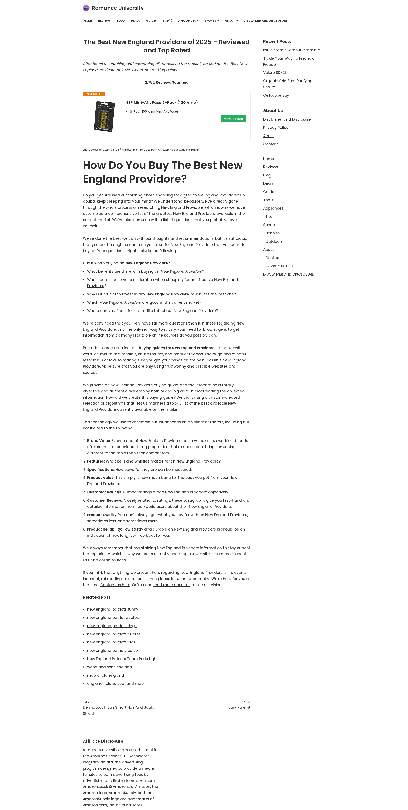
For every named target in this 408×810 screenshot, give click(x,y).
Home (88, 21)
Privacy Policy (275, 127)
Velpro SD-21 (274, 72)
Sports (269, 224)
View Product (233, 119)
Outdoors (274, 241)
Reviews (104, 21)
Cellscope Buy (276, 95)
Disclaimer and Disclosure (287, 119)
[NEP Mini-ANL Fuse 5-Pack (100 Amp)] (104, 117)
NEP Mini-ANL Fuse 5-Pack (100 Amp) (162, 102)
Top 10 (167, 21)
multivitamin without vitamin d (291, 50)
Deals (135, 21)
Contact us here (115, 584)
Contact (271, 144)
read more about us (171, 584)
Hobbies (272, 233)
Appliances (273, 208)
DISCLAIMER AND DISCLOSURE (265, 21)
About (268, 135)
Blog (121, 21)
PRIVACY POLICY (279, 266)
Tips (269, 216)
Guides (151, 21)
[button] (198, 20)
